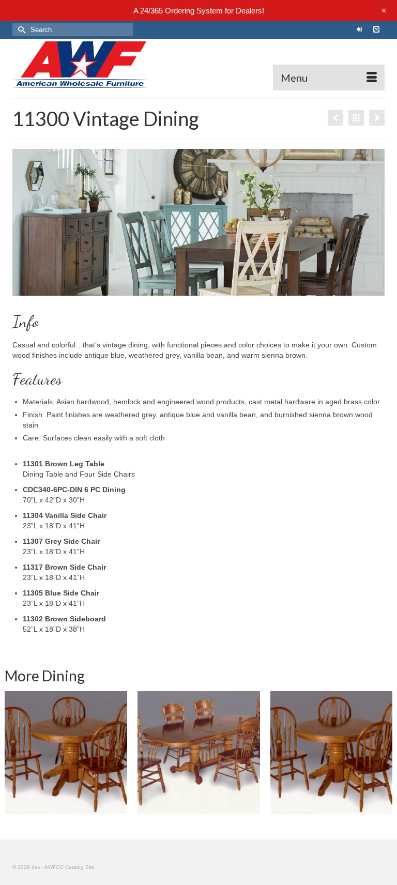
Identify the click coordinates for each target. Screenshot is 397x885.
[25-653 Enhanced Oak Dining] (199, 752)
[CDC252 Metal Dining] (335, 118)
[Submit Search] (20, 29)
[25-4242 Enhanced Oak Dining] (331, 752)
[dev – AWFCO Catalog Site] (198, 64)
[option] (198, 752)
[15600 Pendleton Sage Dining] (377, 118)
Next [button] (383, 752)
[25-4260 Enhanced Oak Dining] (66, 752)
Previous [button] (14, 752)
